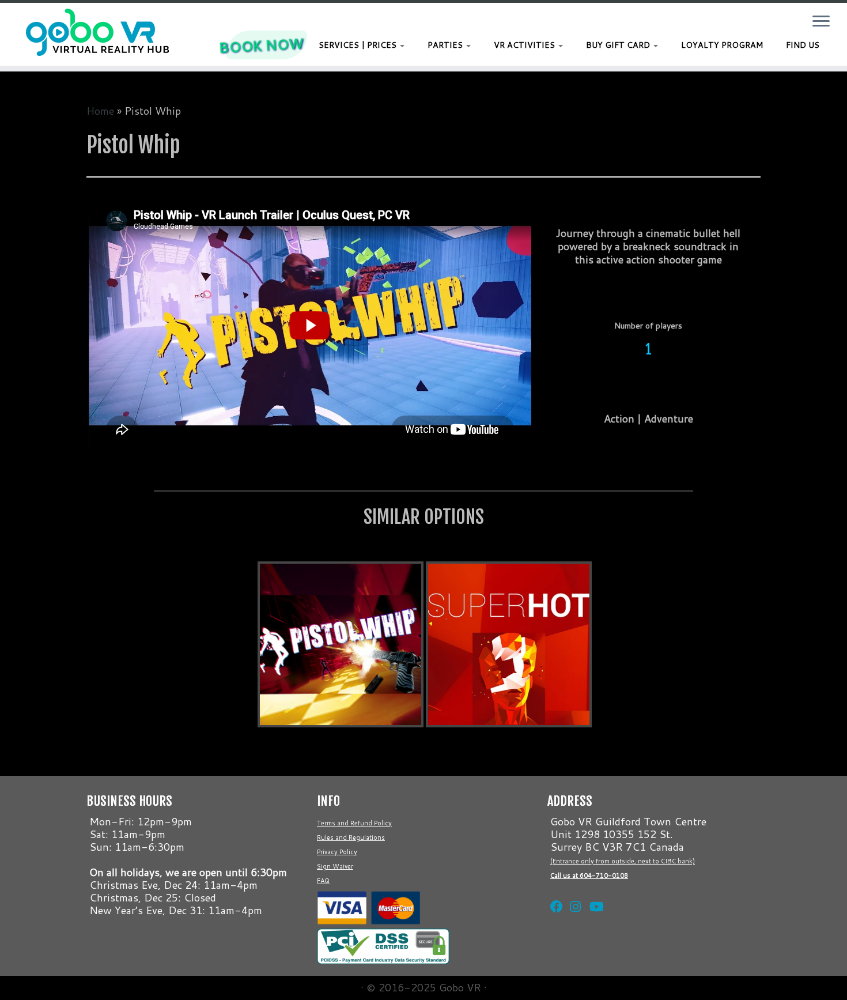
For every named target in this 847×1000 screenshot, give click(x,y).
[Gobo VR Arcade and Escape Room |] (97, 32)
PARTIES (446, 45)
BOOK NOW (260, 45)
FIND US (802, 45)
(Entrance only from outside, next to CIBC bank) (622, 861)
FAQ (323, 880)
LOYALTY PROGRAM (722, 45)
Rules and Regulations (351, 837)
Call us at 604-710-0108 (589, 875)
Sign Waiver (335, 866)
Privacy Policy (337, 851)
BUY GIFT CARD (619, 45)
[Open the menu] (821, 22)
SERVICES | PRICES (359, 45)
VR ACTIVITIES (525, 45)
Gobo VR (460, 988)
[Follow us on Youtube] (593, 892)
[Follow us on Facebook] (554, 892)
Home (100, 110)
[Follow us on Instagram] (574, 892)
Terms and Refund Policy (354, 823)
